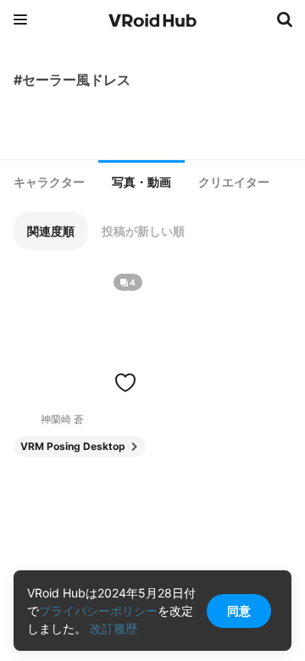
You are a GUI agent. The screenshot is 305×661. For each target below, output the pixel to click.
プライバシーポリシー (98, 610)
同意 (239, 610)
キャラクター (49, 182)
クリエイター (233, 182)
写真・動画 (141, 182)
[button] (51, 231)
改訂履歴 (113, 628)
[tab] (49, 182)
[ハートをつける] (125, 382)
